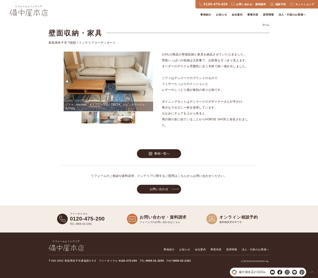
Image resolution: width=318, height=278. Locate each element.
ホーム (265, 24)
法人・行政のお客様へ (292, 14)
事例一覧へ (162, 153)
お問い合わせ (159, 189)
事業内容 (252, 14)
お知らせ (221, 14)
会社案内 (237, 14)
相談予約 (280, 4)
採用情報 (268, 14)
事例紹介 (205, 14)
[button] (67, 81)
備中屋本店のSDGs (252, 272)
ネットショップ (304, 4)
